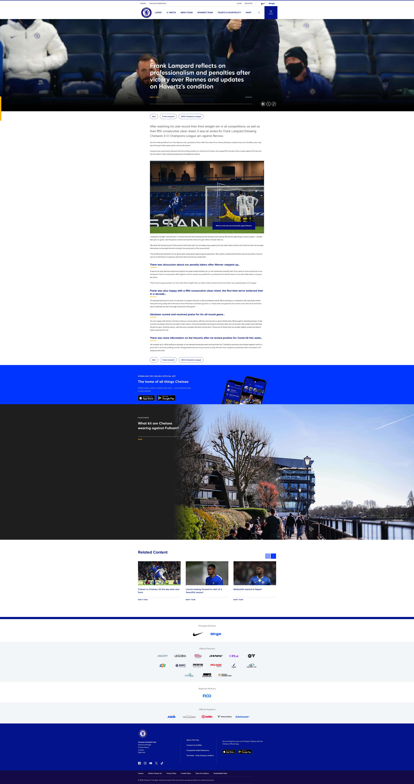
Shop (248, 13)
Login (239, 3)
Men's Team (187, 13)
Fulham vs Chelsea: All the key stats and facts (158, 590)
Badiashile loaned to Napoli (248, 589)
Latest (158, 13)
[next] (273, 556)
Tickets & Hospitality (229, 13)
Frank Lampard (168, 116)
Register (248, 3)
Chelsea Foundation (157, 3)
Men (154, 116)
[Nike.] (263, 3)
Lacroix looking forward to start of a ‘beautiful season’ (204, 590)
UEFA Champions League (191, 116)
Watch (172, 13)
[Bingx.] (272, 3)
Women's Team (205, 13)
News (140, 439)
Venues (143, 3)
